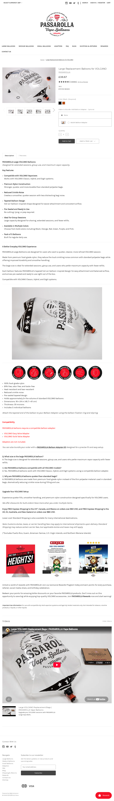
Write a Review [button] (83, 82)
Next (54, 109)
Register (101, 3)
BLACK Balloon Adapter (79, 123)
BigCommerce (14, 793)
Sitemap (5, 780)
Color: (67, 99)
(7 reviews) (73, 82)
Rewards (104, 46)
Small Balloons (44, 46)
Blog (74, 46)
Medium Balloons (26, 46)
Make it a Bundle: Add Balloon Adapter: (76, 109)
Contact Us (6, 52)
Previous (4, 109)
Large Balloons (8, 46)
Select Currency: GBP (12, 3)
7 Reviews (22, 156)
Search (85, 3)
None (66, 115)
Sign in (93, 3)
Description (9, 156)
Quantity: (62, 131)
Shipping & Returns (88, 46)
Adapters (58, 46)
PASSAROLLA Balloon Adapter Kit (51, 447)
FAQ (67, 46)
